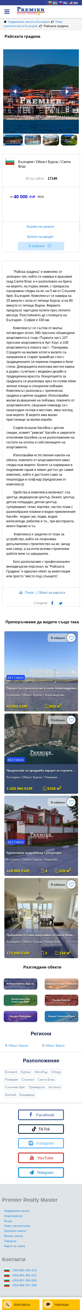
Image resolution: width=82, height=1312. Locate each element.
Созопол (28, 1079)
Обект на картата (51, 592)
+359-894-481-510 (24, 1270)
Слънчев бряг (15, 1087)
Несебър (41, 1072)
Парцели (10, 1241)
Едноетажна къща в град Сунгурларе (34, 852)
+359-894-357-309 (24, 1285)
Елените (11, 1072)
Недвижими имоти (16, 1210)
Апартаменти (13, 1216)
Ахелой (10, 1094)
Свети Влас (46, 1079)
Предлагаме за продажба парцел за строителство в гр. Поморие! (42, 770)
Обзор (56, 1072)
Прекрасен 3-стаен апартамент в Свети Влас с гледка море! (42, 935)
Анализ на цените (40, 226)
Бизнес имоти (13, 1236)
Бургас (26, 1072)
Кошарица (27, 1094)
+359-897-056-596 (24, 1280)
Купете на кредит (40, 236)
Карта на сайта (14, 1246)
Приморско (37, 1087)
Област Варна (55, 1045)
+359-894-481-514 (24, 1275)
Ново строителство (17, 1225)
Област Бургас (18, 1045)
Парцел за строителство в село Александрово (42, 688)
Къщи (8, 1221)
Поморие (11, 1079)
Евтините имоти (15, 1231)
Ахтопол (55, 1087)
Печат (29, 592)
